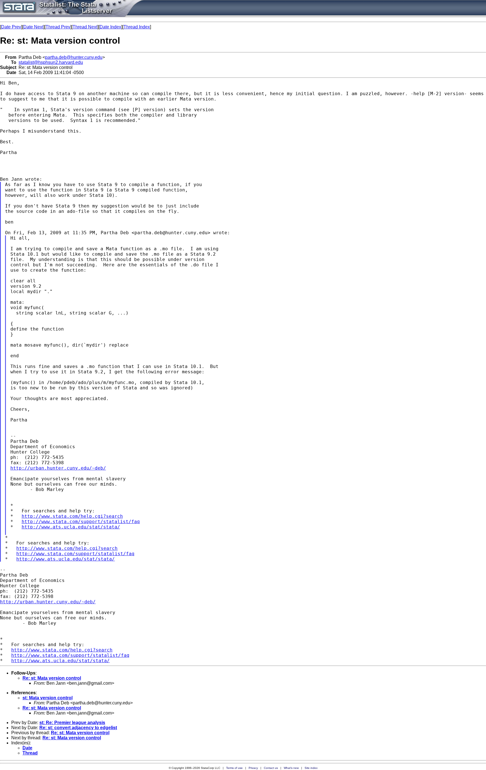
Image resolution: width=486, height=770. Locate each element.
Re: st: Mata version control (51, 678)
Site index (311, 767)
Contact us (271, 767)
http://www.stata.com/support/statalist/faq (81, 521)
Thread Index (136, 26)
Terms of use (234, 767)
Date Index (110, 26)
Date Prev (11, 26)
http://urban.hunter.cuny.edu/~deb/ (58, 468)
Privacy (253, 767)
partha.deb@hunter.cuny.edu (73, 57)
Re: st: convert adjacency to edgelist (78, 727)
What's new (291, 767)
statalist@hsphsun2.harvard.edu (51, 62)
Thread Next (85, 26)
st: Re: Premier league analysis (72, 722)
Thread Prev (58, 26)
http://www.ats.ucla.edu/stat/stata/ (71, 527)
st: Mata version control (47, 697)
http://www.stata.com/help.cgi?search (72, 516)
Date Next (33, 26)
